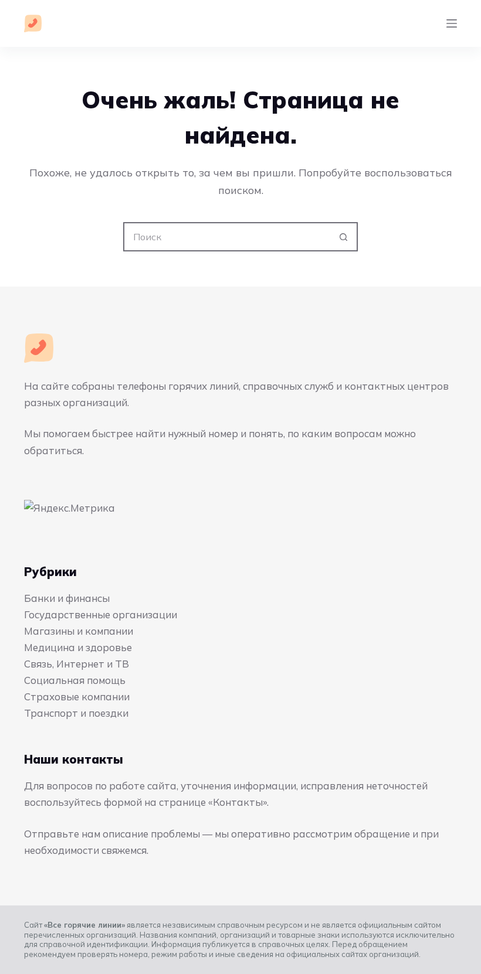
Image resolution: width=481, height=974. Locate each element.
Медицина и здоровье (78, 647)
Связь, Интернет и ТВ (76, 664)
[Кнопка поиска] (343, 236)
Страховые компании (77, 696)
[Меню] (451, 23)
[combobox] (227, 236)
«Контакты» (237, 802)
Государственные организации (100, 614)
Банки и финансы (67, 598)
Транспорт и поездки (76, 713)
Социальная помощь (75, 680)
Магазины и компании (78, 631)
